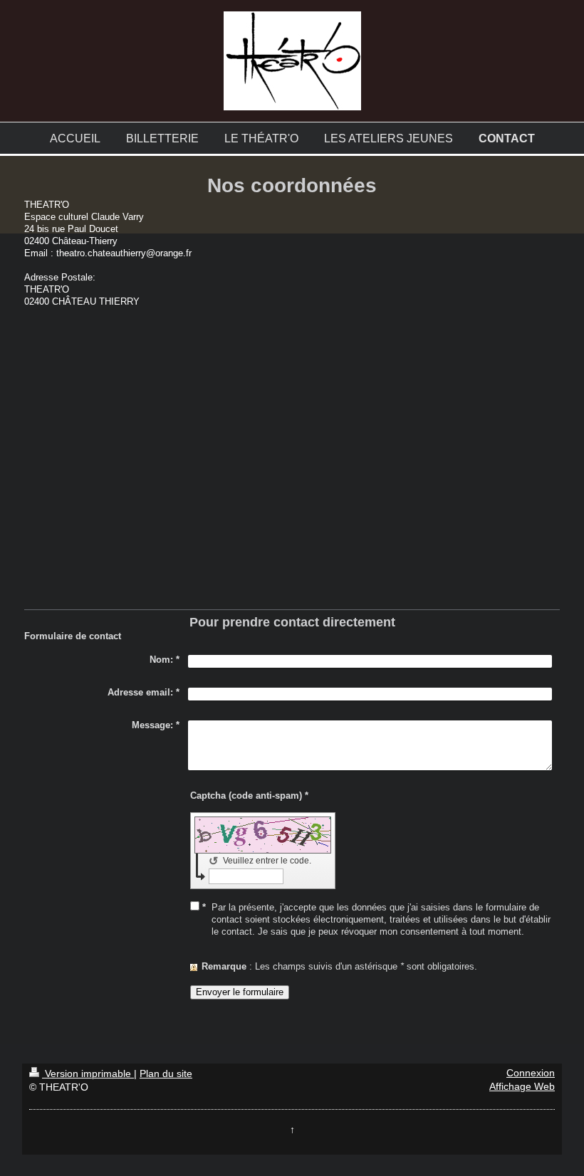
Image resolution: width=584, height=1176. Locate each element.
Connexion (530, 1073)
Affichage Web (522, 1086)
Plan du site (166, 1074)
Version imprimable (88, 1074)
